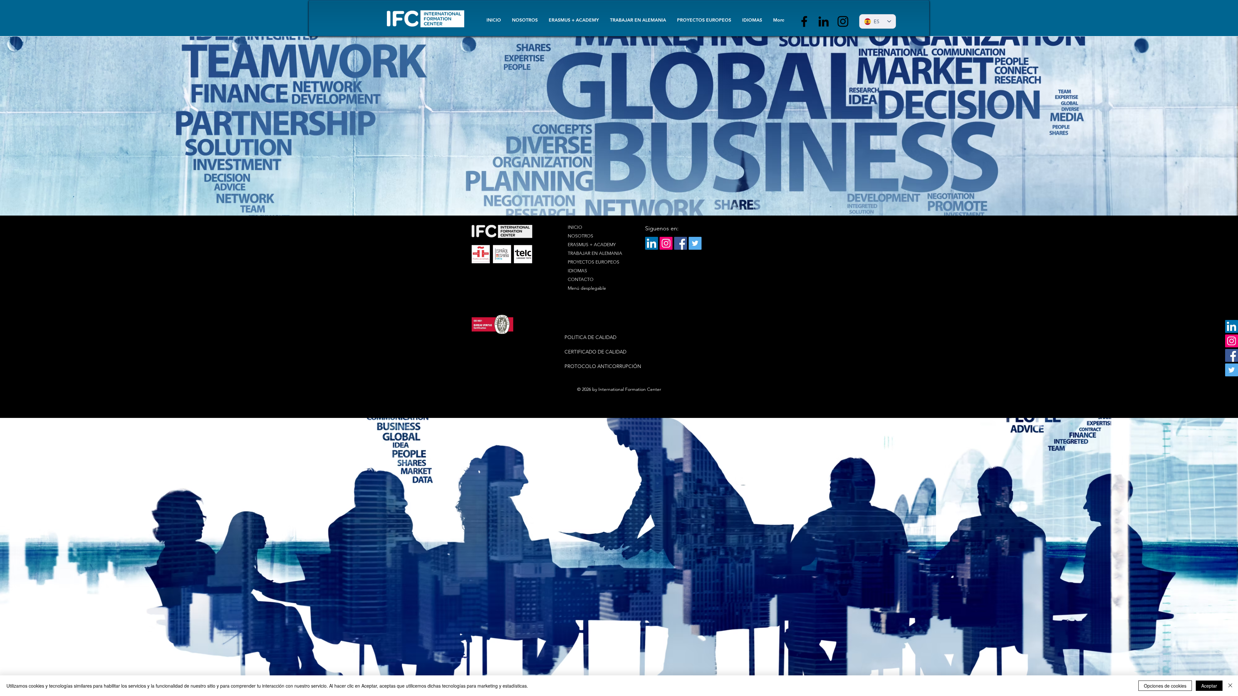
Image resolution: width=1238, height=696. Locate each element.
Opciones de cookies (1165, 685)
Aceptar (1209, 685)
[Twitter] (1231, 369)
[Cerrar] (1230, 686)
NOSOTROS (580, 236)
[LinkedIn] (823, 21)
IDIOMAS (577, 271)
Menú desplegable (587, 288)
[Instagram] (843, 21)
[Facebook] (804, 21)
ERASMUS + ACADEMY (592, 244)
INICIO (575, 227)
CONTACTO (581, 279)
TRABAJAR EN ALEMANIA (595, 253)
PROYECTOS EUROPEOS (593, 262)
